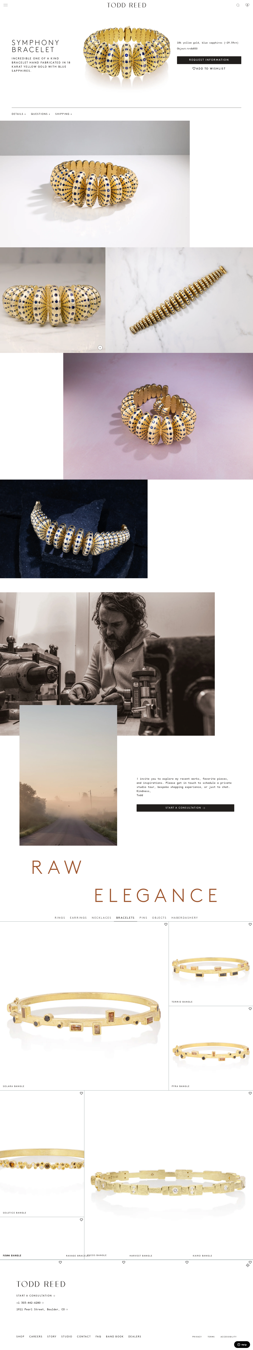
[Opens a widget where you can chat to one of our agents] (242, 1345)
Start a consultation (183, 808)
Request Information (209, 60)
